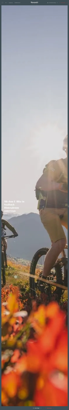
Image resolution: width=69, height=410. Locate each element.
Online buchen (49, 408)
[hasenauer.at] (34, 2)
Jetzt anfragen (36, 408)
